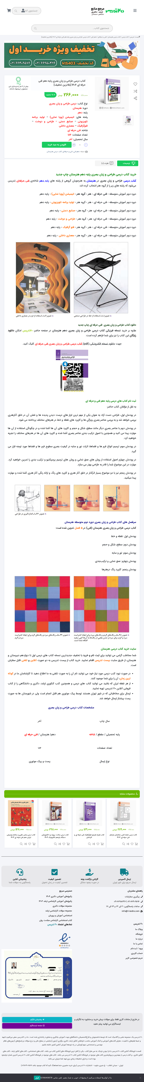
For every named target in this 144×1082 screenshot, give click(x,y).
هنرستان (91, 181)
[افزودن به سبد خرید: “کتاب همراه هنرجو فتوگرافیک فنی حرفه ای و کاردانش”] (102, 844)
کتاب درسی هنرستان (114, 37)
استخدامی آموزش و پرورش (60, 915)
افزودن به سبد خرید (57, 144)
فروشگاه (139, 934)
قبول (37, 1077)
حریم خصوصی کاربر (134, 958)
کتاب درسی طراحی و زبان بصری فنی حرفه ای (58, 344)
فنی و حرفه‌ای (102, 37)
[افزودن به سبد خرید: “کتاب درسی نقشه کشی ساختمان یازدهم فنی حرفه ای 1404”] (136, 844)
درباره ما (139, 939)
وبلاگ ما (139, 929)
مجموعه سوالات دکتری (62, 906)
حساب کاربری (137, 953)
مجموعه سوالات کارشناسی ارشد (58, 910)
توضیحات (126, 163)
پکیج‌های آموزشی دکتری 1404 (59, 896)
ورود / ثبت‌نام (137, 948)
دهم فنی (93, 37)
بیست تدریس (134, 37)
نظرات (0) (105, 163)
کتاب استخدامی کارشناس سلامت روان (55, 920)
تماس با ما (138, 943)
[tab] (127, 163)
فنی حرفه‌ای (23, 181)
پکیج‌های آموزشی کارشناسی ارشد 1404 (55, 901)
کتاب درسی (125, 37)
